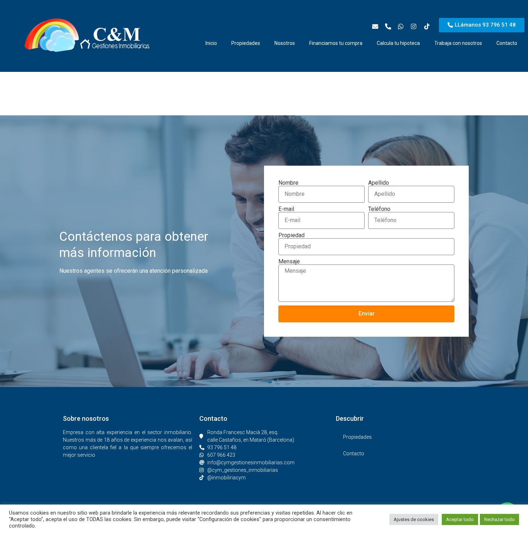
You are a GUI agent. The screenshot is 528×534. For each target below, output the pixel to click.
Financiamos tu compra (335, 43)
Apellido (378, 183)
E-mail (286, 209)
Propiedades (245, 43)
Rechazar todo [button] (499, 519)
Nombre (288, 183)
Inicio (211, 43)
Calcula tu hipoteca (398, 43)
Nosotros (284, 43)
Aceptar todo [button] (460, 519)
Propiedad (291, 235)
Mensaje (289, 261)
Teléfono (379, 209)
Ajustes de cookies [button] (414, 519)
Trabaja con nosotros (458, 43)
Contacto (506, 43)
